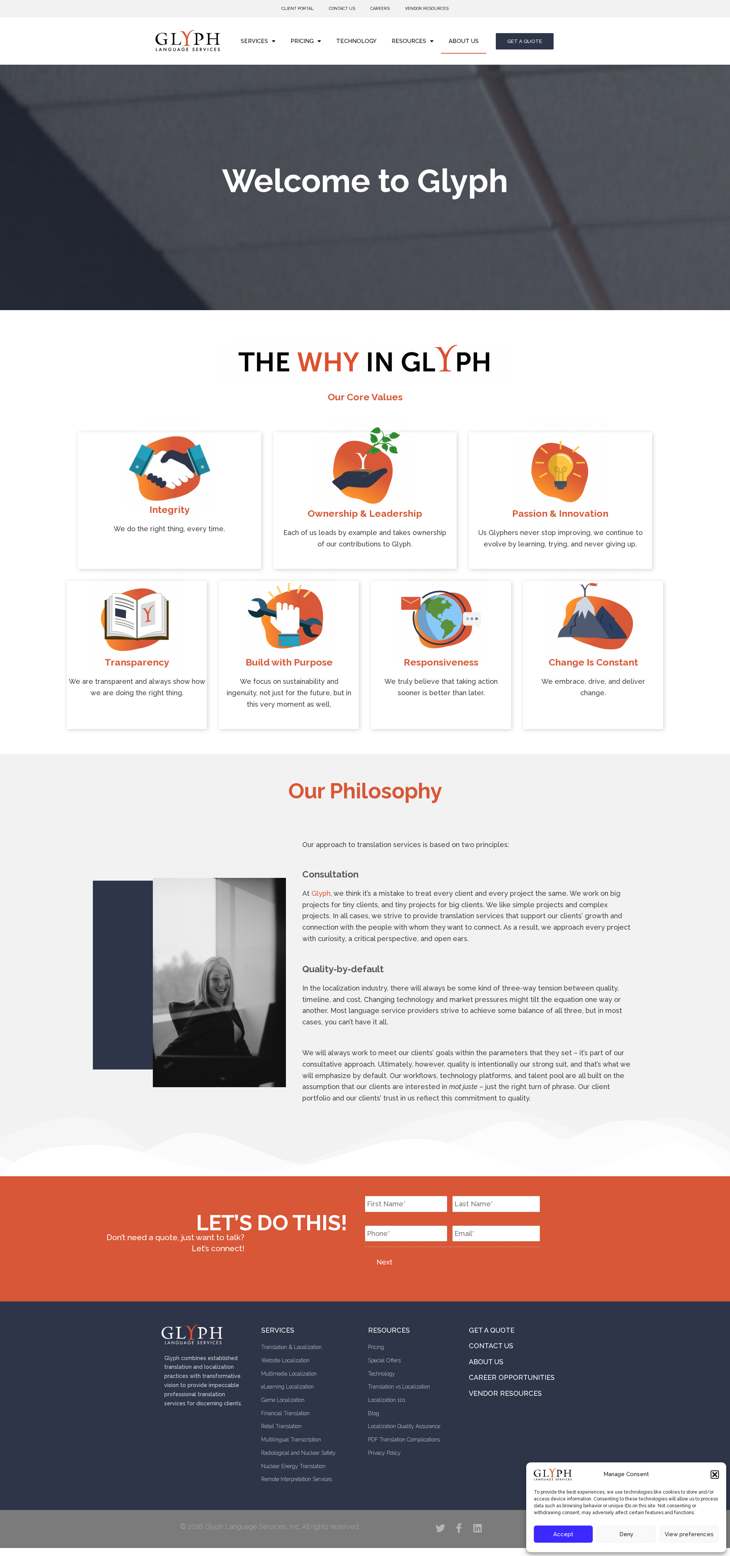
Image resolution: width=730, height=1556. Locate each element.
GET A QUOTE (491, 1330)
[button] (715, 1474)
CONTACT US (342, 8)
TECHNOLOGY (356, 41)
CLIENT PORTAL (297, 8)
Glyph (320, 893)
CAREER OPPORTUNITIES (512, 1377)
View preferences (689, 1534)
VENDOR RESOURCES (427, 8)
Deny (626, 1534)
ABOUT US (464, 41)
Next (384, 1262)
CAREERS (380, 8)
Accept (563, 1534)
